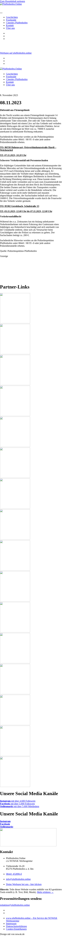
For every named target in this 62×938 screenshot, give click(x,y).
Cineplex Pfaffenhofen (17, 22)
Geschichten (12, 17)
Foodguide (11, 20)
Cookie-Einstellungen (16, 929)
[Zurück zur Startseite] (11, 68)
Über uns (10, 28)
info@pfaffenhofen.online (18, 879)
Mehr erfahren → (45, 892)
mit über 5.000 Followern (17, 803)
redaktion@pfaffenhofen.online (15, 905)
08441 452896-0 (14, 874)
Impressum (11, 923)
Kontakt (10, 25)
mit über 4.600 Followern (17, 801)
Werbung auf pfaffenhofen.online (16, 53)
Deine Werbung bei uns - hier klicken (24, 884)
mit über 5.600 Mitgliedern (19, 806)
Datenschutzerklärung (16, 926)
